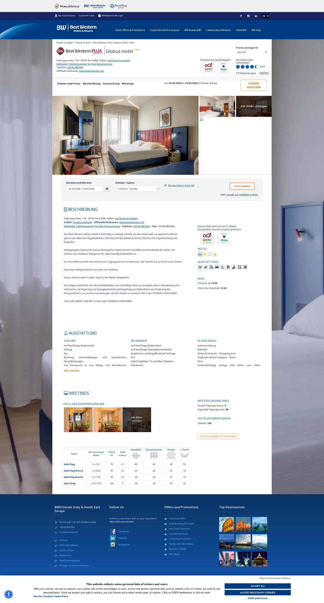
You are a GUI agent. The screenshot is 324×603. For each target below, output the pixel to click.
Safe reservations (68, 545)
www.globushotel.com (91, 71)
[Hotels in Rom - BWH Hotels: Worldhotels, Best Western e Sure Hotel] (226, 524)
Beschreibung (91, 83)
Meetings (128, 83)
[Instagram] (248, 16)
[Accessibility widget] (8, 594)
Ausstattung (111, 83)
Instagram (124, 544)
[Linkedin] (256, 16)
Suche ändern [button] (242, 186)
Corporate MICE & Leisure (164, 30)
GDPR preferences (258, 598)
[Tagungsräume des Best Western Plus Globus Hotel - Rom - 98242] (78, 419)
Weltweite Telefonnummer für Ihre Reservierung (84, 64)
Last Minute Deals (178, 533)
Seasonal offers (177, 518)
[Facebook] (241, 16)
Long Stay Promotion (180, 538)
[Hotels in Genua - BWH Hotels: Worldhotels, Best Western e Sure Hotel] (243, 541)
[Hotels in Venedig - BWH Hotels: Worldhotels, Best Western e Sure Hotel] (259, 524)
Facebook (123, 531)
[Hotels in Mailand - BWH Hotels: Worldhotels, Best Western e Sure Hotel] (243, 524)
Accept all (258, 586)
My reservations (66, 15)
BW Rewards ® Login (112, 15)
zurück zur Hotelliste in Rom (242, 194)
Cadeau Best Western (218, 30)
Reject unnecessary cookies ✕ (275, 578)
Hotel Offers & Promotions (130, 30)
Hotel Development (69, 560)
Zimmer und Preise (68, 83)
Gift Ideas (174, 554)
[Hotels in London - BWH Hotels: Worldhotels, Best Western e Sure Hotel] (226, 558)
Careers (63, 540)
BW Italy (256, 30)
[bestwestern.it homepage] (77, 27)
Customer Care (86, 15)
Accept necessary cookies (257, 592)
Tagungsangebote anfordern (218, 436)
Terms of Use (66, 550)
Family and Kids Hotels (181, 543)
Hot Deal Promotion (179, 528)
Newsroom (65, 555)
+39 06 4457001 (75, 67)
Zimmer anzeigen (254, 85)
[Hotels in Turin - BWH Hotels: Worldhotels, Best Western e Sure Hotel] (226, 541)
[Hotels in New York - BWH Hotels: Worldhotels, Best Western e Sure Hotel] (243, 558)
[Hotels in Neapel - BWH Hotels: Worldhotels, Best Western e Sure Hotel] (259, 541)
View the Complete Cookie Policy (50, 596)
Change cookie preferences (74, 565)
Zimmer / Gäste (124, 182)
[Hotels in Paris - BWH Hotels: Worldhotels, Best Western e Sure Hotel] (259, 558)
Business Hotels (177, 548)
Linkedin (122, 538)
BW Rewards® (192, 30)
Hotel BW (241, 30)
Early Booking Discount (181, 523)
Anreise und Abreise (79, 182)
